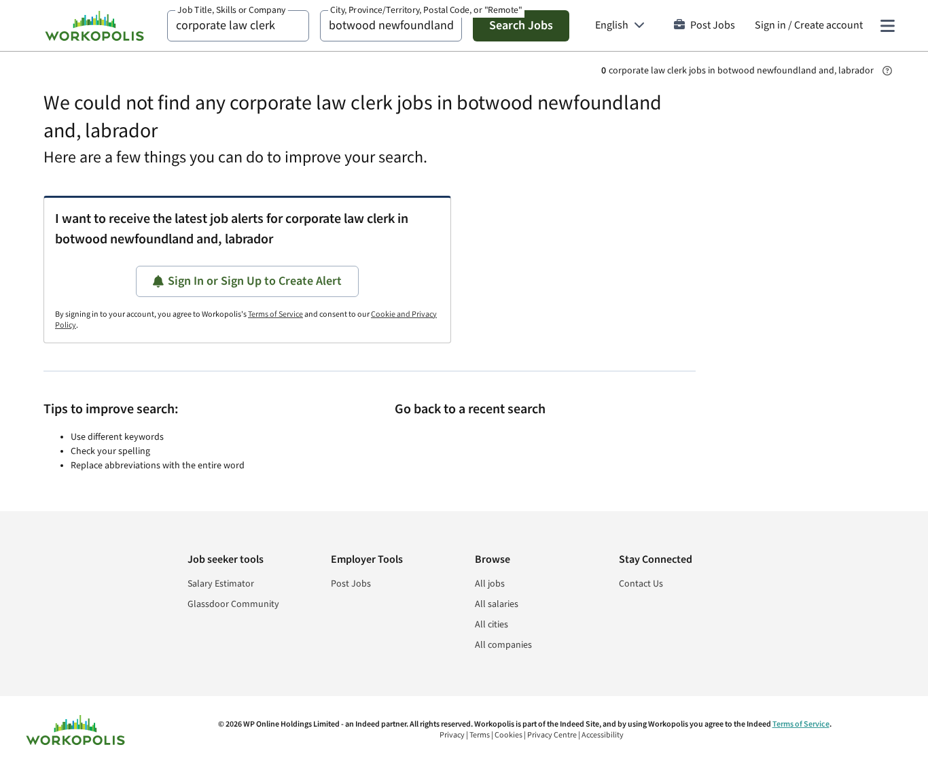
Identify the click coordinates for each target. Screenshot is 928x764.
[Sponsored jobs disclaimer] (887, 71)
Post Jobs (712, 25)
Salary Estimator (221, 584)
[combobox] (238, 25)
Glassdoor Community (233, 604)
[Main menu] (887, 26)
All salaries (496, 604)
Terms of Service (275, 314)
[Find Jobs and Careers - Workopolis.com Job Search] (94, 26)
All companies (503, 645)
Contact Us (641, 584)
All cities (491, 625)
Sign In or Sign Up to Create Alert (255, 281)
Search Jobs (521, 25)
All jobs (490, 584)
